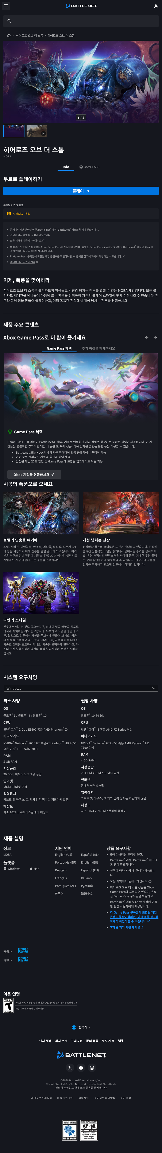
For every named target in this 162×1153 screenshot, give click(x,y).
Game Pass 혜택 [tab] (59, 348)
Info (66, 166)
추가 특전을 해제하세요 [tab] (98, 348)
